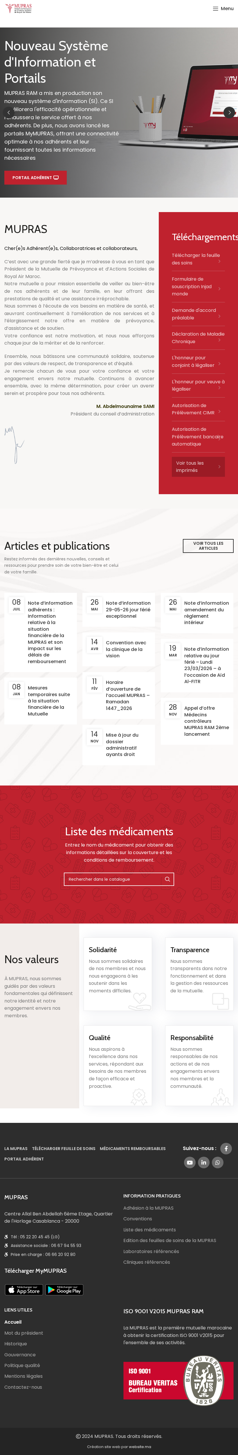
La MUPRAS (16, 1149)
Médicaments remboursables (133, 1149)
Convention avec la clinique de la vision (126, 649)
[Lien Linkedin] (204, 1162)
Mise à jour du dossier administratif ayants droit (122, 745)
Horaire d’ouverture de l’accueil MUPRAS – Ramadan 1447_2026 (128, 695)
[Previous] (9, 112)
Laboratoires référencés (151, 1251)
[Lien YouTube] (190, 1162)
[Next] (229, 112)
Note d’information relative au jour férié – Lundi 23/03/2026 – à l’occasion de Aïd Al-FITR (206, 665)
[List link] (198, 261)
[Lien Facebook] (226, 1148)
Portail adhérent (32, 178)
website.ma (140, 1446)
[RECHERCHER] (167, 879)
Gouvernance (20, 1355)
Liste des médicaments (149, 1230)
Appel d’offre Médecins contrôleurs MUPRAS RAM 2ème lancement (206, 721)
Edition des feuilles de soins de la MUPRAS (169, 1240)
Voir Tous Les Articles (208, 545)
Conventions (137, 1219)
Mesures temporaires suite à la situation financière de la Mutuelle (49, 701)
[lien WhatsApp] (217, 1162)
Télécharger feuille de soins (63, 1149)
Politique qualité (22, 1365)
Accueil (12, 1322)
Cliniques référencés (146, 1262)
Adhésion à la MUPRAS (148, 1208)
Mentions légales (23, 1376)
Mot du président (23, 1333)
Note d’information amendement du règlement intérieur (206, 613)
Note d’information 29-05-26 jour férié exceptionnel (128, 609)
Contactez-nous (23, 1387)
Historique (15, 1344)
